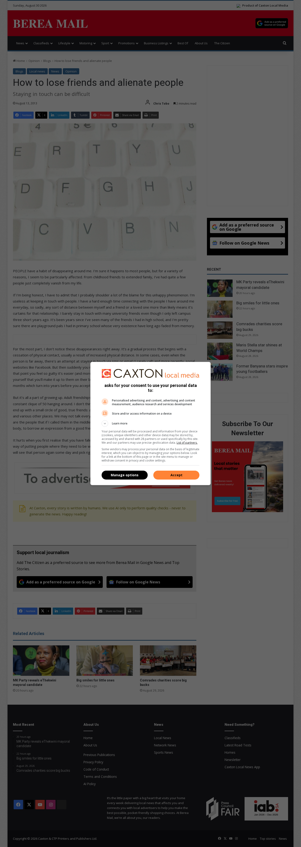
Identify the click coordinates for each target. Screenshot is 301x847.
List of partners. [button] (187, 443)
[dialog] (150, 423)
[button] (150, 423)
